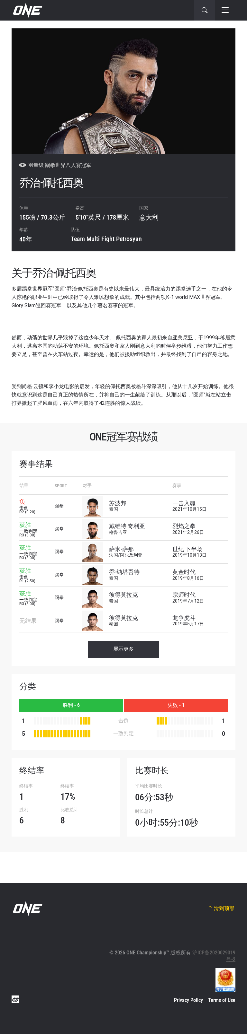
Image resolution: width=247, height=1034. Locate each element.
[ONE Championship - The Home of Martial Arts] (27, 10)
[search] (204, 10)
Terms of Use (221, 1000)
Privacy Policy (188, 1000)
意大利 (149, 217)
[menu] (225, 10)
